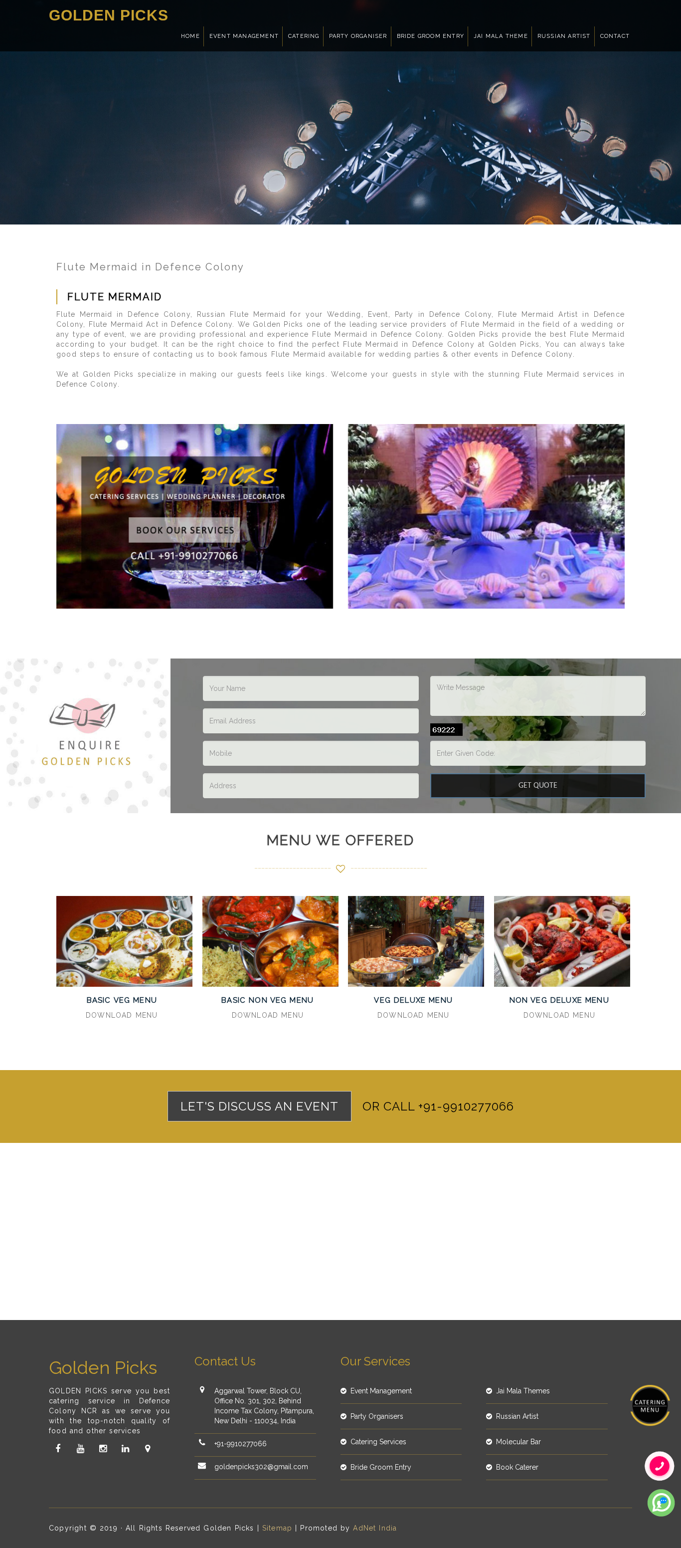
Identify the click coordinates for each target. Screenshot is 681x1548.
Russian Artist (564, 36)
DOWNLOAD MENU (122, 1015)
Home (190, 36)
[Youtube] (80, 1449)
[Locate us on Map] (148, 1449)
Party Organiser (358, 36)
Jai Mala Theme (501, 36)
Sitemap (277, 1528)
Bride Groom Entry (430, 36)
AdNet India (375, 1528)
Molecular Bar (518, 1442)
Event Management (244, 36)
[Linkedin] (125, 1449)
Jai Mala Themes (523, 1391)
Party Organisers (376, 1416)
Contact (615, 36)
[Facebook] (58, 1449)
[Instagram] (103, 1449)
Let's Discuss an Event (259, 1106)
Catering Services (378, 1442)
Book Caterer (517, 1467)
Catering (304, 36)
